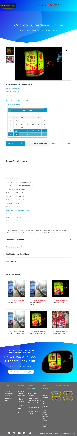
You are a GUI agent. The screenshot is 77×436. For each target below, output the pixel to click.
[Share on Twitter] (60, 143)
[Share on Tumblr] (63, 143)
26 (27, 130)
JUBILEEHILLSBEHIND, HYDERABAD (35, 303)
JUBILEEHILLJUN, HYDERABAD (15, 302)
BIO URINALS (29, 186)
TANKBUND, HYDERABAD (58, 333)
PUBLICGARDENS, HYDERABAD (38, 333)
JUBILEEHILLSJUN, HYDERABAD (16, 333)
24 (16, 130)
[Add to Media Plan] (24, 281)
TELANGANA (20, 193)
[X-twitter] (14, 433)
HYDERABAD (20, 196)
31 (16, 134)
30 (10, 134)
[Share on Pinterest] (66, 143)
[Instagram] (29, 433)
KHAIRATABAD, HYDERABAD (59, 302)
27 (33, 130)
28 (38, 130)
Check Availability (15, 144)
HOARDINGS (20, 186)
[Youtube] (19, 433)
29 (44, 130)
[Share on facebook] (57, 143)
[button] (67, 50)
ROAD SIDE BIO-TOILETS (23, 182)
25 (22, 130)
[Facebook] (9, 433)
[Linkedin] (24, 433)
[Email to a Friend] (69, 143)
